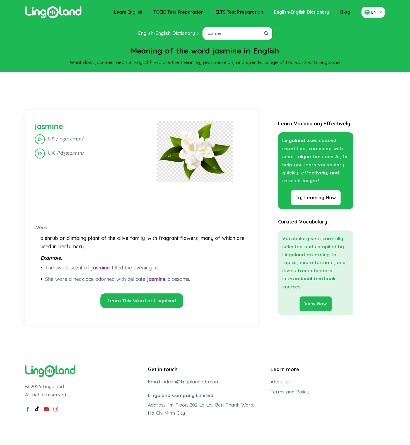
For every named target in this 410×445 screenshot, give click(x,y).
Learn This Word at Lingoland (142, 300)
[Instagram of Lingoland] (56, 409)
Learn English (128, 12)
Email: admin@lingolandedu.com (184, 382)
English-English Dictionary (301, 12)
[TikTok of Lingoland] (37, 409)
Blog (345, 12)
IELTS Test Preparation (238, 12)
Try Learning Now (316, 197)
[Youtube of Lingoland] (46, 409)
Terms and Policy (290, 392)
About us (281, 382)
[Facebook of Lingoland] (28, 409)
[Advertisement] (205, 91)
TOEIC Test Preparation (178, 12)
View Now (315, 304)
